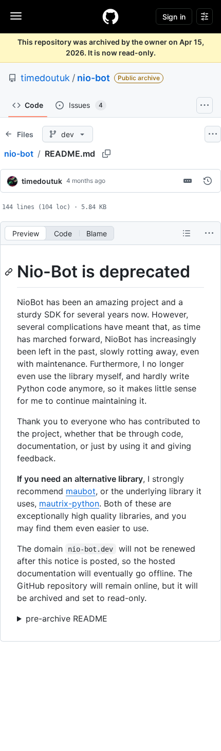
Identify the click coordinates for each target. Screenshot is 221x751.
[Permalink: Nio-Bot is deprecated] (10, 272)
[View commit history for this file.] (207, 181)
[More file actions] (209, 233)
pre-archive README (66, 618)
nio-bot (93, 77)
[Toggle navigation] (16, 16)
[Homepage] (110, 16)
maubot (81, 491)
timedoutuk (45, 77)
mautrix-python (69, 503)
